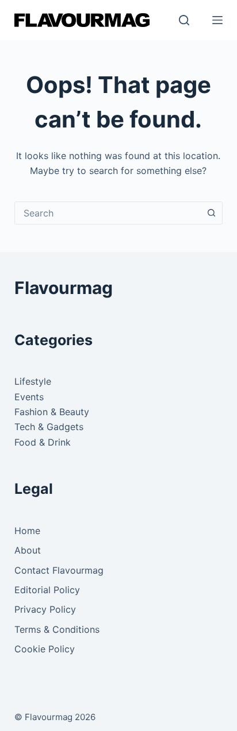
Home (27, 530)
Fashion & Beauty (51, 411)
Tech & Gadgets (48, 426)
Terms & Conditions (57, 629)
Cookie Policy (44, 649)
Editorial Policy (47, 589)
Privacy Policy (45, 609)
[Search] (184, 20)
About (27, 550)
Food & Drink (42, 442)
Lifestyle (32, 381)
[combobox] (108, 213)
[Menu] (217, 20)
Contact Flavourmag (59, 570)
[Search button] (211, 213)
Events (29, 397)
